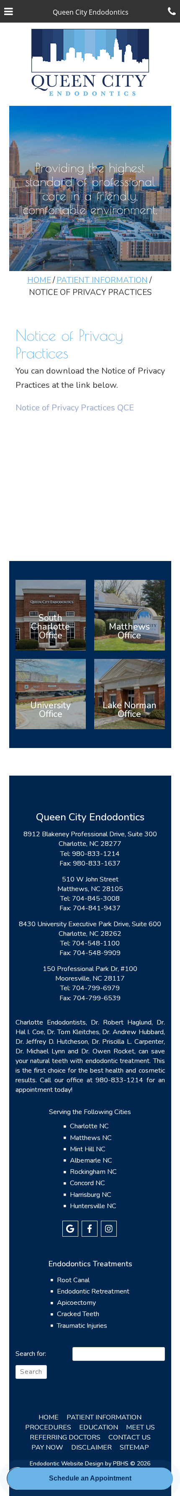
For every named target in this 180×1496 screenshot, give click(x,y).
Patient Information (102, 280)
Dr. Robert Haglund (121, 1022)
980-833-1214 (96, 853)
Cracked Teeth (78, 1314)
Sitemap (134, 1447)
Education (98, 1427)
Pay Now (47, 1447)
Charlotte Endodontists (50, 1022)
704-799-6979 (96, 988)
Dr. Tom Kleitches (73, 1032)
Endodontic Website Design (66, 1464)
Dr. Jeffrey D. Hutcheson (51, 1041)
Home (39, 280)
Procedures (48, 1427)
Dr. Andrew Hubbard (132, 1032)
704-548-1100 (96, 943)
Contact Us (129, 1437)
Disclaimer (91, 1447)
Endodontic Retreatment (93, 1291)
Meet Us (140, 1427)
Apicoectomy (76, 1302)
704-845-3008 (96, 898)
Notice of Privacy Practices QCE (74, 407)
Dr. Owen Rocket (107, 1051)
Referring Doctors (65, 1437)
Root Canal (73, 1280)
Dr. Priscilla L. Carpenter (128, 1041)
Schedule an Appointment (90, 1478)
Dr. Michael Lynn (40, 1051)
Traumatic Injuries (82, 1325)
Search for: (30, 1353)
